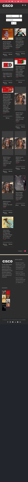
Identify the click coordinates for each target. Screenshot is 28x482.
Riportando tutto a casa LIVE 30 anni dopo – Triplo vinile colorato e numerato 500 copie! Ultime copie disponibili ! (20, 71)
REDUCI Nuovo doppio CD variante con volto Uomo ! (7, 204)
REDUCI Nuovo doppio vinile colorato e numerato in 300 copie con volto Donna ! (20, 116)
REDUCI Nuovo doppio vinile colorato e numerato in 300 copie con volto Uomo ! (7, 161)
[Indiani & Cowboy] (8, 301)
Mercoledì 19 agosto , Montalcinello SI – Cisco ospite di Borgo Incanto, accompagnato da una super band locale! (20, 266)
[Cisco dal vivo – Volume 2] (4, 309)
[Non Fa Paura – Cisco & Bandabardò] (4, 297)
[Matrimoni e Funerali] (8, 305)
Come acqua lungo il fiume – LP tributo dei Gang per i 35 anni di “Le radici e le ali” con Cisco (7, 234)
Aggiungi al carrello (5, 55)
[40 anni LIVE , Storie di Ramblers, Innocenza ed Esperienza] (4, 301)
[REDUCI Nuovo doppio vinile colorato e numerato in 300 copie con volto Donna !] (20, 99)
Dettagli (11, 54)
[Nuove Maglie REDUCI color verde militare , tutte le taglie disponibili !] (20, 183)
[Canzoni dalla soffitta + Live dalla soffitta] (8, 297)
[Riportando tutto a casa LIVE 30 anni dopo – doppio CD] (7, 65)
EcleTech (24, 319)
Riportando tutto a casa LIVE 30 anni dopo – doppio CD (7, 74)
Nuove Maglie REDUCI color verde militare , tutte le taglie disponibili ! (19, 196)
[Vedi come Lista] (15, 23)
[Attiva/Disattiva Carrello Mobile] (22, 5)
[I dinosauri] (4, 305)
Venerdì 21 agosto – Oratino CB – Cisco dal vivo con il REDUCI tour (20, 273)
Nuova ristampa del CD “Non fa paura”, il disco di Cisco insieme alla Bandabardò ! (7, 45)
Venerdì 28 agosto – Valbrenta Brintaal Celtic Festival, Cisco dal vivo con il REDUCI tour (20, 280)
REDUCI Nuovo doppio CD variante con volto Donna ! (20, 159)
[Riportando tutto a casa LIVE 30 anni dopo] (8, 292)
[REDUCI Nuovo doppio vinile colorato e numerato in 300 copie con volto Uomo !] (7, 143)
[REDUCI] (4, 292)
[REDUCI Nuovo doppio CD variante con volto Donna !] (20, 143)
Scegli (18, 205)
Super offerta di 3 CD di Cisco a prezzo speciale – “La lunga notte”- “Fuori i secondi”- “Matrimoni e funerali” (20, 42)
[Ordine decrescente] (20, 16)
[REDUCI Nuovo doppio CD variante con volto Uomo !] (7, 187)
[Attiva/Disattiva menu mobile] (25, 5)
